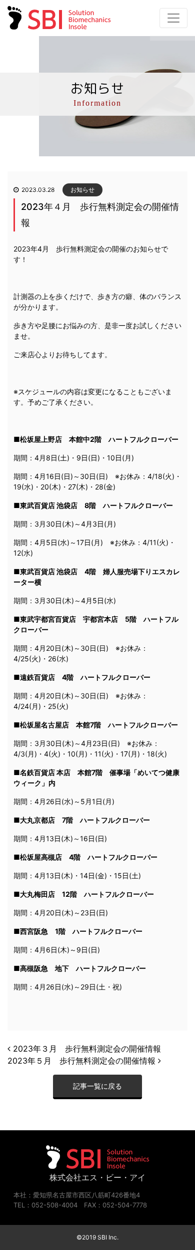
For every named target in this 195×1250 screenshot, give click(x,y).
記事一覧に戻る (97, 1086)
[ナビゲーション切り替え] (174, 18)
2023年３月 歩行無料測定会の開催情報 (85, 1049)
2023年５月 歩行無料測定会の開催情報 (83, 1061)
